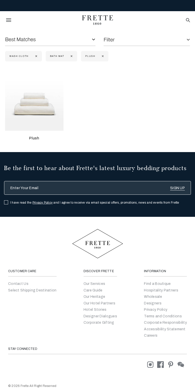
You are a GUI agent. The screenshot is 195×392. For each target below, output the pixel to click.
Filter (109, 39)
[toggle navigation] (8, 20)
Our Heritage (94, 297)
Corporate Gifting (99, 322)
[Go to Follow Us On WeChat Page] (182, 364)
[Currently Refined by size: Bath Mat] (71, 56)
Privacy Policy (42, 202)
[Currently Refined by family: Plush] (102, 56)
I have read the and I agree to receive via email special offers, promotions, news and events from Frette (94, 202)
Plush (34, 138)
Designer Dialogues (100, 316)
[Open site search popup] (187, 20)
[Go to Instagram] (152, 364)
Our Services (94, 284)
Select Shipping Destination (32, 290)
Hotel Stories (95, 310)
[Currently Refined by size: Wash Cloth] (35, 56)
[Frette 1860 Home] (97, 20)
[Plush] (34, 101)
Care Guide (93, 290)
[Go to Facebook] (162, 364)
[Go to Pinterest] (172, 364)
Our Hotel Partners (99, 303)
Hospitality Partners (161, 290)
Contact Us (18, 284)
